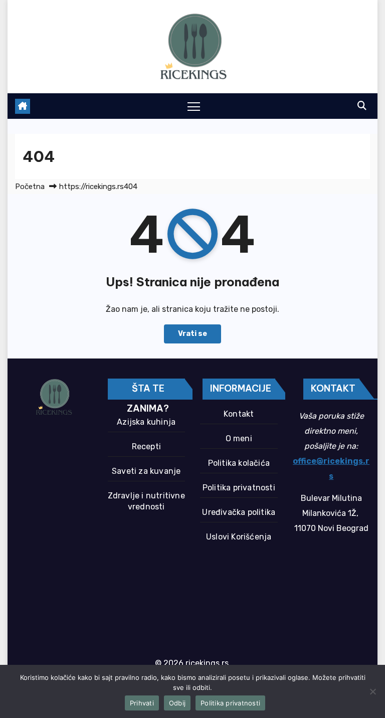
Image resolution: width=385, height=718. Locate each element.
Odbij (177, 703)
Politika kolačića (239, 463)
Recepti (146, 446)
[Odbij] (372, 691)
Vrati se (192, 333)
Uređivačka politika (238, 512)
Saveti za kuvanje (146, 471)
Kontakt (239, 414)
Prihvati (142, 703)
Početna (30, 186)
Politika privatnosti (239, 487)
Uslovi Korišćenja (238, 537)
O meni (239, 438)
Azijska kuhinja (146, 422)
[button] (361, 105)
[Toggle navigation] (193, 106)
